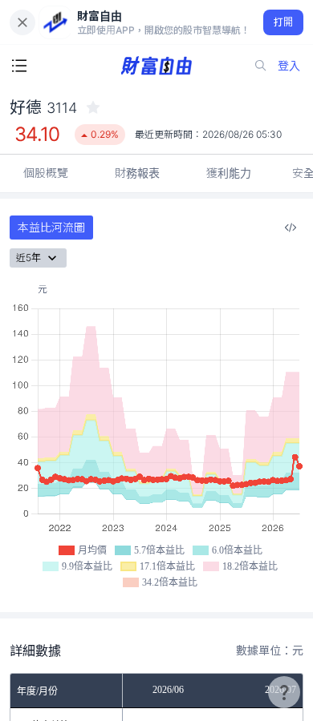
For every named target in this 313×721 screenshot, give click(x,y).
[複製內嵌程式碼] (290, 227)
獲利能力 (228, 172)
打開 (284, 22)
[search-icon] (261, 65)
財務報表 (137, 172)
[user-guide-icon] (284, 692)
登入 (289, 65)
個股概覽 (45, 172)
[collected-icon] (93, 107)
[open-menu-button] (19, 65)
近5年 (28, 258)
